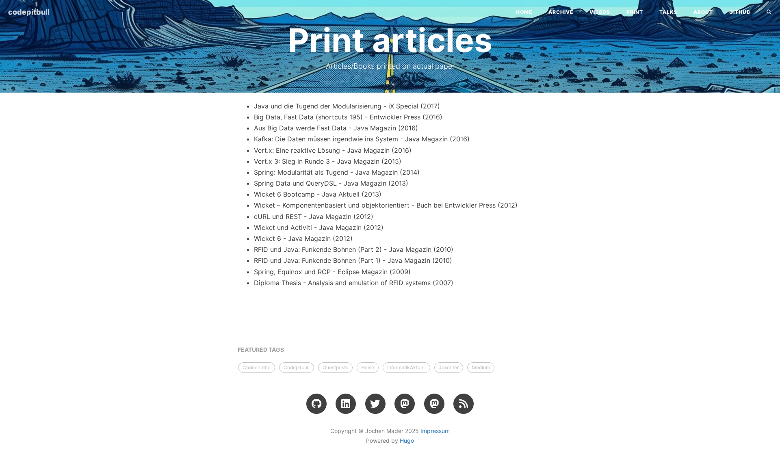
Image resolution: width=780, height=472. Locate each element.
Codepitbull (297, 367)
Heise (367, 367)
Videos (599, 12)
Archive (560, 12)
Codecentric (257, 367)
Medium (481, 367)
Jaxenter (449, 367)
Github (739, 12)
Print (634, 12)
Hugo (407, 440)
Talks (668, 12)
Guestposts (335, 367)
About (703, 12)
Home (524, 12)
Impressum (435, 430)
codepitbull (29, 12)
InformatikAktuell (406, 367)
